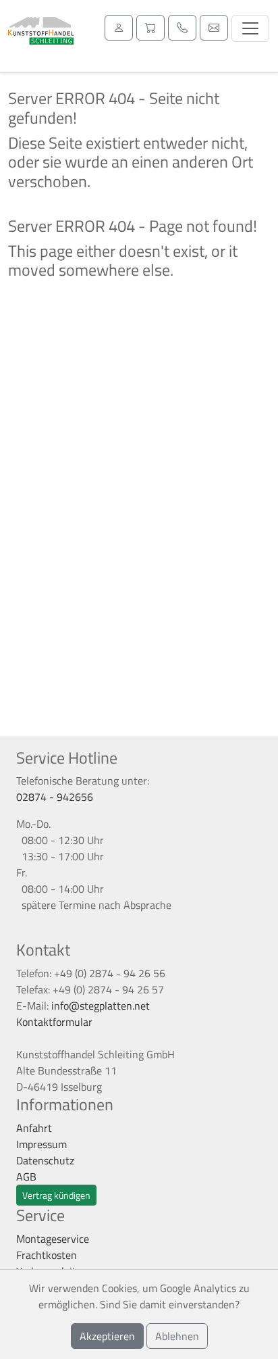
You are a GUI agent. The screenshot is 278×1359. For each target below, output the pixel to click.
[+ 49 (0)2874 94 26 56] (182, 28)
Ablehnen (177, 1336)
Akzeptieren (107, 1336)
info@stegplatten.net (100, 1005)
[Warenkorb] (150, 28)
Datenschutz (45, 1160)
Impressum (41, 1144)
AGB (26, 1176)
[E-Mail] (214, 28)
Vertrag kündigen (56, 1195)
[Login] (119, 28)
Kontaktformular (54, 1022)
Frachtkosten (46, 1255)
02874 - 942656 (54, 797)
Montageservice (52, 1239)
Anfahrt (34, 1128)
